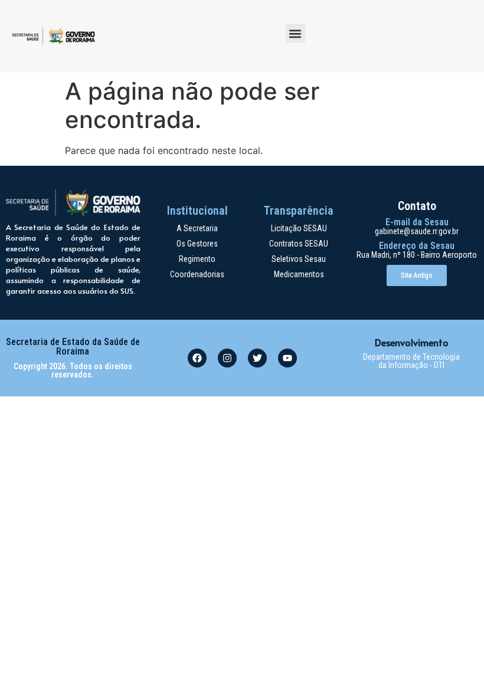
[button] (295, 33)
